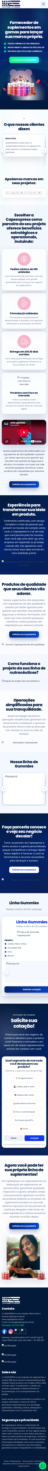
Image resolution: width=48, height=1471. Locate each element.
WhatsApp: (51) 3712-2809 (13, 1325)
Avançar (34, 1138)
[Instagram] (10, 1331)
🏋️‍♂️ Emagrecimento (24, 1078)
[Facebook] (4, 1331)
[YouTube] (17, 1331)
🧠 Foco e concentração (24, 1112)
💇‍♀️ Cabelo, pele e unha (24, 1086)
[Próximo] (44, 788)
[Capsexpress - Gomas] (11, 4)
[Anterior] (3, 788)
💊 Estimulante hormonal (24, 1103)
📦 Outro (24, 1128)
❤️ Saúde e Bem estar (24, 1095)
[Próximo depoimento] (44, 150)
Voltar (13, 1138)
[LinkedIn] (23, 1331)
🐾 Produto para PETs (24, 1120)
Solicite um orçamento (24, 59)
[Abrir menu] (43, 4)
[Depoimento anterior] (3, 150)
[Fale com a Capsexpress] (42, 1465)
